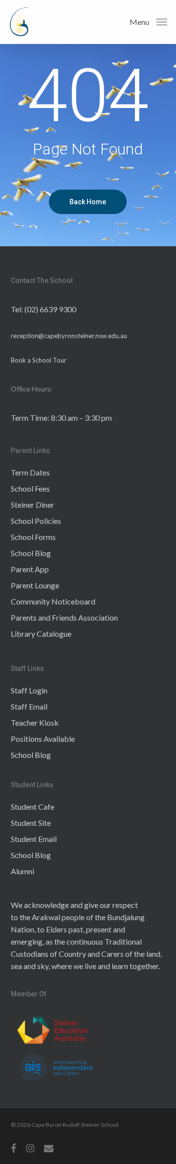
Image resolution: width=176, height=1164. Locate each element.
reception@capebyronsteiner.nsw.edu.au (69, 336)
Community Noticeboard (53, 601)
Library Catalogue (41, 633)
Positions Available (43, 738)
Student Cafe (32, 806)
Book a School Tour (38, 360)
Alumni (22, 871)
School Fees (30, 488)
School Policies (36, 520)
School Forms (33, 536)
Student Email (34, 838)
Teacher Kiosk (35, 722)
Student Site (31, 822)
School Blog (31, 553)
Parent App (30, 569)
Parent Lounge (35, 585)
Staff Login (29, 690)
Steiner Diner (32, 504)
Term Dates (30, 472)
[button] (148, 21)
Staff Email (29, 706)
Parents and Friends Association (64, 617)
